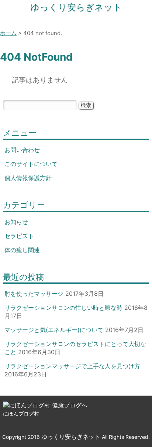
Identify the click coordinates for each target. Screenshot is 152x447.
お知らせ (16, 222)
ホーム (8, 33)
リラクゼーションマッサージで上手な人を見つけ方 (72, 366)
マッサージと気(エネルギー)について (53, 329)
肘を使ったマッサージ (33, 293)
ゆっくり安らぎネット (76, 7)
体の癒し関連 (22, 250)
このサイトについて (31, 163)
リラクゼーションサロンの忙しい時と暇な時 (63, 307)
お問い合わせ (22, 149)
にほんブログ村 (21, 413)
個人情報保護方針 (28, 178)
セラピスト (19, 236)
